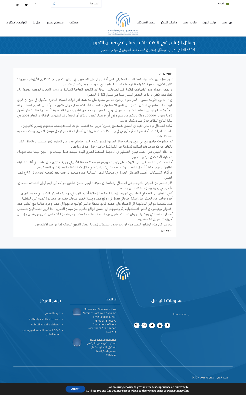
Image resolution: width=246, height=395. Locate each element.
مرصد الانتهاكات (145, 22)
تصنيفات (74, 22)
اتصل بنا (37, 22)
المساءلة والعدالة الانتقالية (45, 324)
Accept (75, 389)
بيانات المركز (190, 22)
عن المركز (227, 22)
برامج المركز (209, 22)
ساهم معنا (179, 314)
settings (91, 390)
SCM (192, 50)
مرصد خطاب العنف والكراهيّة (44, 319)
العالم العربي (177, 50)
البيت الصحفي (52, 313)
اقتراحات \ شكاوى (16, 22)
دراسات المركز (169, 22)
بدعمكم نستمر (55, 22)
